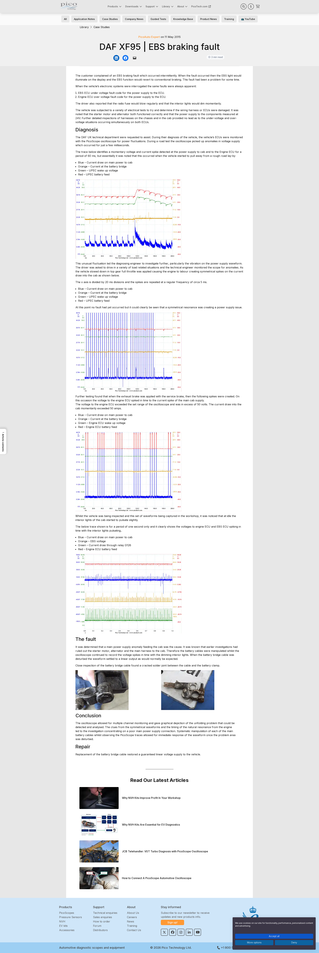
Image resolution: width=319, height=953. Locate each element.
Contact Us (134, 930)
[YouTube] (197, 932)
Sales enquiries (102, 917)
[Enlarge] (177, 183)
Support (150, 6)
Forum (97, 925)
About (180, 6)
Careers (132, 917)
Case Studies (110, 19)
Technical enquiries (105, 912)
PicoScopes (66, 912)
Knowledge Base (183, 19)
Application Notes (84, 19)
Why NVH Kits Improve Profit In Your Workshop (151, 798)
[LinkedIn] (189, 932)
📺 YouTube (248, 19)
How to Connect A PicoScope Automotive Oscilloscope (156, 878)
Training (229, 19)
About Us (133, 912)
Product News (208, 19)
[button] (3, 441)
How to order (101, 921)
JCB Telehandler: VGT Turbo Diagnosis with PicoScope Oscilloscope (165, 851)
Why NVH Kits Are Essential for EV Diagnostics (151, 824)
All (65, 19)
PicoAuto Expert (149, 37)
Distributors (100, 930)
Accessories (66, 930)
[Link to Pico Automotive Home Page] (68, 6)
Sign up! (172, 922)
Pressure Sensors (70, 917)
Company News (134, 19)
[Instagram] (180, 932)
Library (166, 6)
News (130, 921)
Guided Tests (158, 19)
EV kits (63, 925)
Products (113, 6)
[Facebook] (172, 932)
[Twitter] (164, 932)
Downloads (131, 6)
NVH (62, 921)
